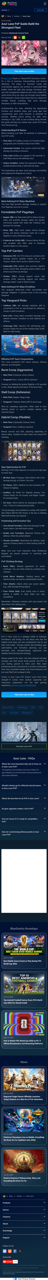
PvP (4, 713)
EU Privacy (35, 1272)
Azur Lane (26, 16)
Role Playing (22, 707)
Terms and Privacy (8, 1272)
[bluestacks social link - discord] (5, 1251)
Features (6, 1217)
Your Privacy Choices (26, 1279)
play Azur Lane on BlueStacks (23, 685)
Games (16, 16)
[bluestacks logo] (9, 3)
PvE (40, 707)
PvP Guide (14, 713)
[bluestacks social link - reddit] (10, 1251)
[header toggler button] (45, 4)
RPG (33, 707)
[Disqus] (24, 881)
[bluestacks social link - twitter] (20, 1251)
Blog (9, 16)
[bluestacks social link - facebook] (15, 1251)
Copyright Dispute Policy (23, 1272)
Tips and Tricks (8, 707)
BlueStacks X (27, 713)
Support (6, 1238)
